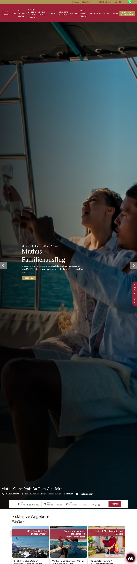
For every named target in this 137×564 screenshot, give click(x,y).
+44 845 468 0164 (104, 2)
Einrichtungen (95, 13)
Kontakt (114, 13)
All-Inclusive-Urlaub (22, 13)
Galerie (106, 13)
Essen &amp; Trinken (83, 13)
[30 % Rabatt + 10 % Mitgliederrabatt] (30, 541)
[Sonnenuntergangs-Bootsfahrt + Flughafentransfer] (68, 541)
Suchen (114, 504)
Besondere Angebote (63, 13)
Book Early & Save (32, 278)
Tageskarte (74, 13)
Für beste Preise (127, 13)
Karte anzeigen (86, 494)
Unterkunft (52, 13)
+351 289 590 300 (87, 2)
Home (14, 13)
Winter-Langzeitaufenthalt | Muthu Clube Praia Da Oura (36, 13)
